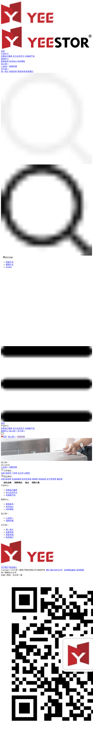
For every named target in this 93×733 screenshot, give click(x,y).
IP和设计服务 (6, 56)
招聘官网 (13, 66)
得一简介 (5, 71)
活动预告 (21, 61)
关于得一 (5, 69)
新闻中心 (5, 59)
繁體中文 (10, 264)
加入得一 (5, 64)
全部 (3, 473)
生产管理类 (51, 479)
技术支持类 (26, 479)
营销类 (35, 479)
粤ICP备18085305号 (54, 570)
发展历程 (13, 71)
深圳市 (8, 473)
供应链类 (42, 479)
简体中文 (10, 262)
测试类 (59, 479)
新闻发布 (5, 61)
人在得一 (5, 66)
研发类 (8, 479)
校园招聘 (21, 437)
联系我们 (29, 71)
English (9, 267)
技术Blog (13, 61)
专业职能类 (16, 479)
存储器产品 (30, 56)
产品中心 (5, 54)
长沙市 (21, 473)
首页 (3, 51)
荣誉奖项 (21, 71)
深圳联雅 (80, 570)
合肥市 (27, 473)
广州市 (14, 473)
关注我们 (5, 567)
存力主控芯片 (18, 56)
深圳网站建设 (70, 570)
